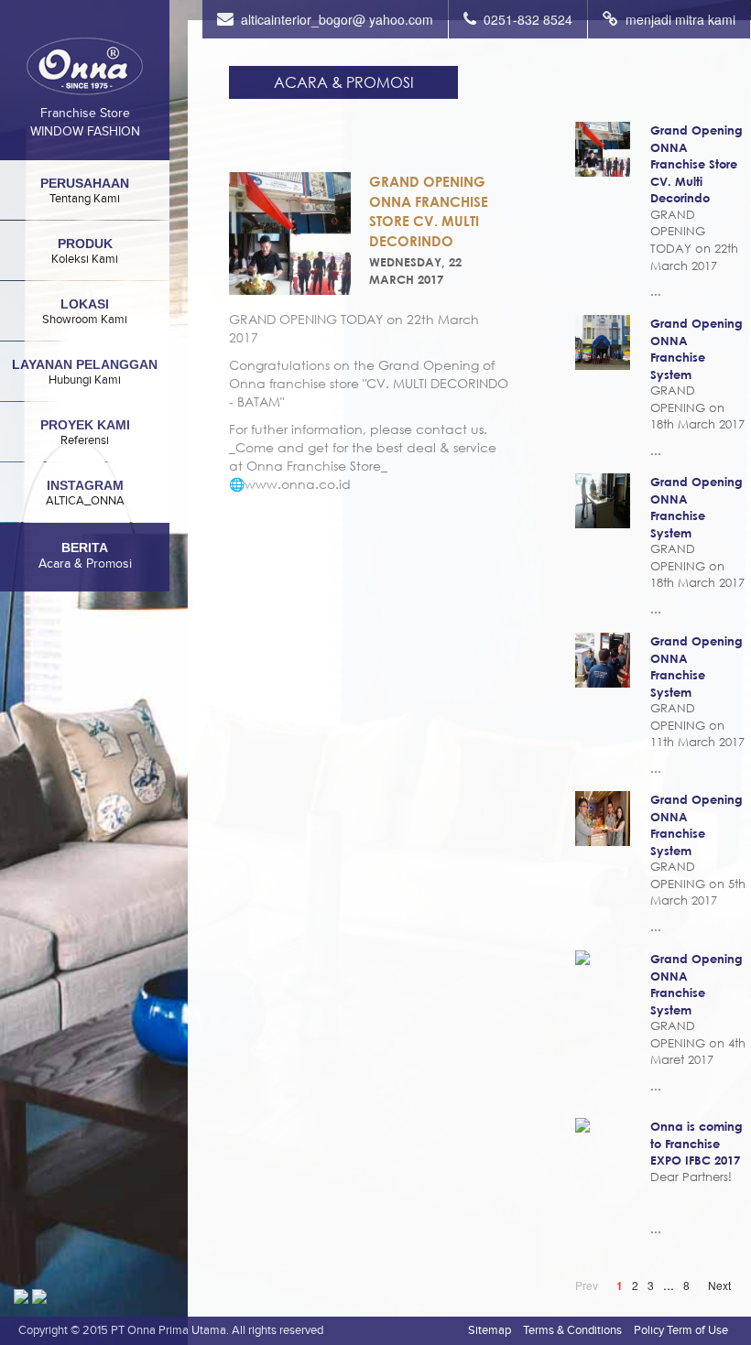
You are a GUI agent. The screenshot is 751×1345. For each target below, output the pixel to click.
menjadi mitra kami (680, 19)
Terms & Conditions (572, 1330)
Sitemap (489, 1330)
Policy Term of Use (681, 1330)
